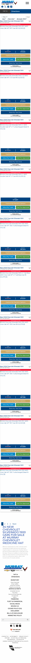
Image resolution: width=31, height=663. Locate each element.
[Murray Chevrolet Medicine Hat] (9, 2)
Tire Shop (14, 592)
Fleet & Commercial (15, 587)
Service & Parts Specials (14, 594)
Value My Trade (8, 59)
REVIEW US (15, 606)
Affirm (14, 597)
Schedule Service (15, 591)
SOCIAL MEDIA (15, 604)
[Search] (28, 619)
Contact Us (5, 636)
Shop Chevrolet (15, 582)
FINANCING (15, 599)
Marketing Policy (15, 615)
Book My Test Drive (15, 63)
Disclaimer (15, 611)
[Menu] (27, 3)
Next (14, 524)
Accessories (15, 595)
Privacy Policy (23, 636)
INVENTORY (15, 580)
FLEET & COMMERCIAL (14, 601)
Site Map (7, 638)
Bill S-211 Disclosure (15, 613)
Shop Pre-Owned (15, 585)
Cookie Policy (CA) (15, 608)
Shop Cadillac (15, 584)
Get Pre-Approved (23, 59)
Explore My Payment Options (15, 55)
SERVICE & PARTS (15, 589)
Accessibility (14, 636)
